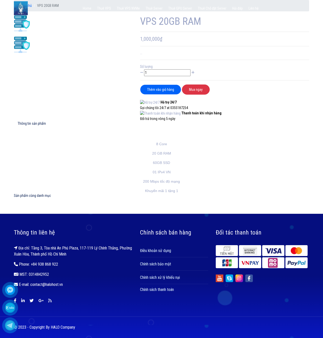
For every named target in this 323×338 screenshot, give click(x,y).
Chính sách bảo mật (155, 264)
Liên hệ (254, 8)
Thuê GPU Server (180, 8)
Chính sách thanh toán (157, 289)
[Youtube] (219, 278)
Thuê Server (154, 8)
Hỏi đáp (237, 8)
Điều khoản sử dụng (155, 250)
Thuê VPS (104, 8)
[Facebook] (249, 278)
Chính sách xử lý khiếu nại (160, 277)
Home (87, 8)
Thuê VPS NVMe (128, 8)
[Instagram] (239, 278)
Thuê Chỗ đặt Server (212, 8)
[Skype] (229, 278)
